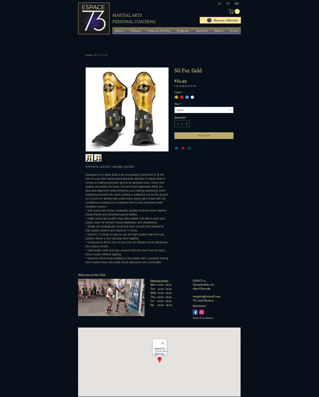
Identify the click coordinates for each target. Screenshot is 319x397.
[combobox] (203, 110)
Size (177, 103)
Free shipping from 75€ (185, 86)
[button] (235, 11)
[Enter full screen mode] (141, 312)
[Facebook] (195, 312)
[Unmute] (87, 312)
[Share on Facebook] (177, 148)
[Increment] (187, 124)
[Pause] (81, 312)
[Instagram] (201, 312)
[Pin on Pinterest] (183, 148)
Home (89, 55)
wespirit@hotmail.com (206, 296)
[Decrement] (177, 124)
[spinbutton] (182, 124)
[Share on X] (196, 148)
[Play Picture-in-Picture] (135, 312)
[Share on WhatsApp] (189, 148)
